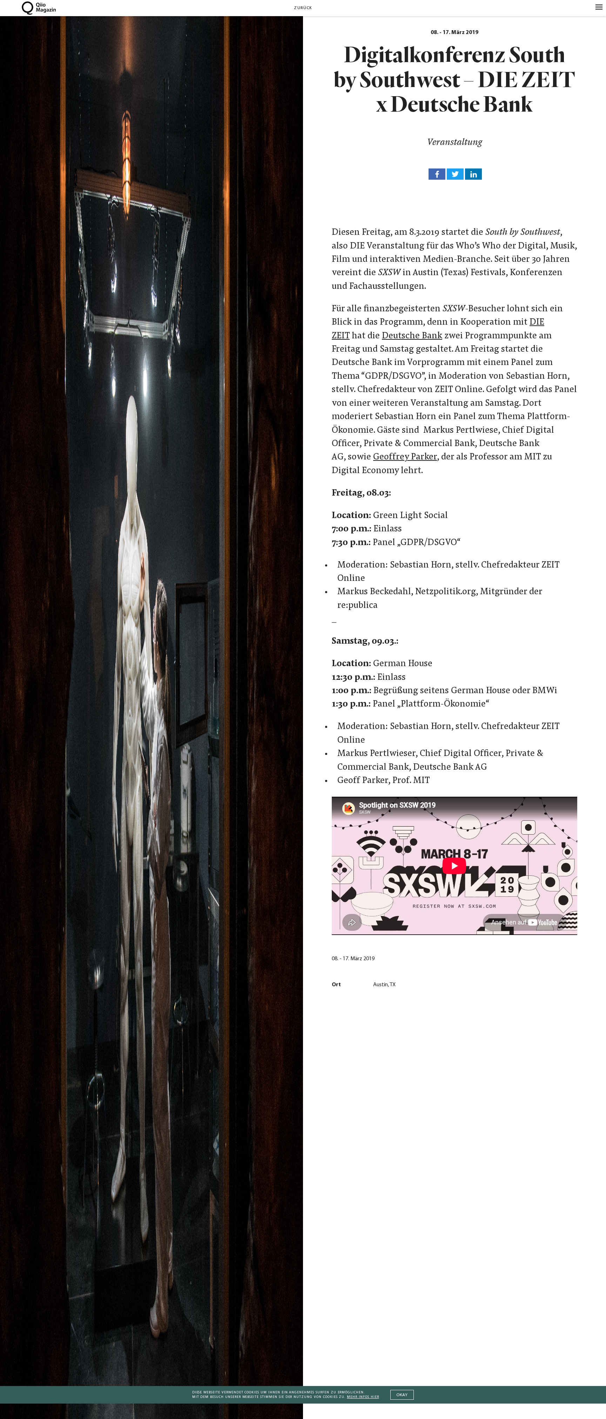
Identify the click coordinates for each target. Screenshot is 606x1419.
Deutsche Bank (412, 336)
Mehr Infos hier (363, 1397)
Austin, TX (384, 985)
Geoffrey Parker (405, 457)
